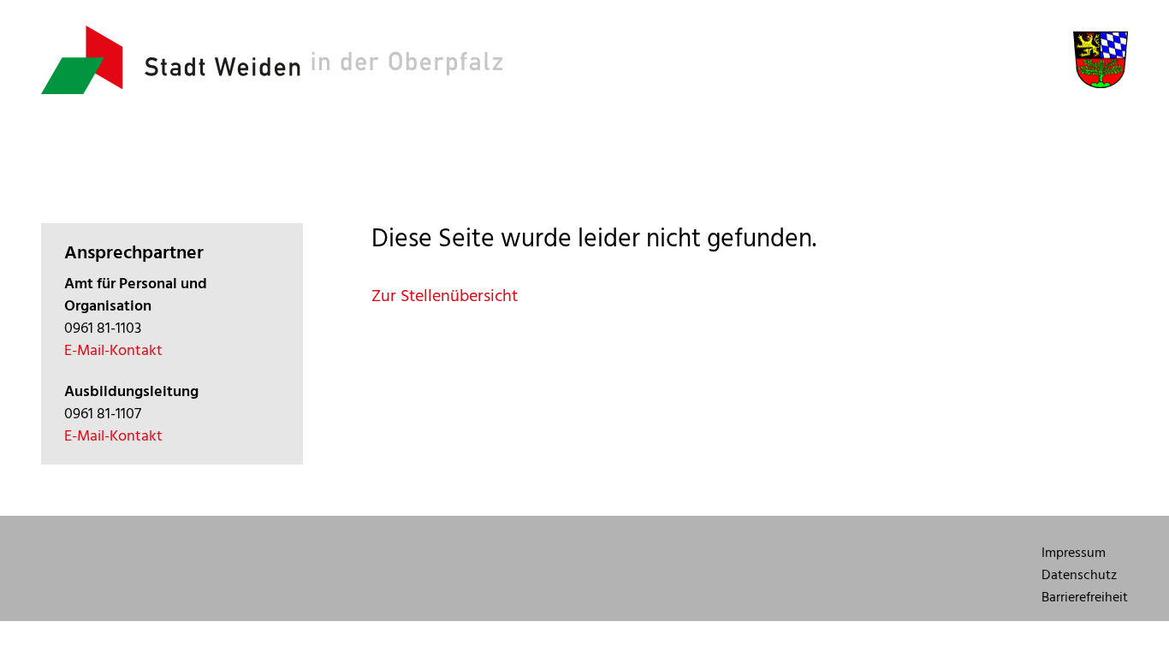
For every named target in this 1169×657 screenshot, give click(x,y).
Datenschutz (1079, 575)
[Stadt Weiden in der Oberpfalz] (271, 89)
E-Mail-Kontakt (113, 351)
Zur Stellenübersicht (444, 296)
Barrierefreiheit (1084, 597)
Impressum (1073, 553)
